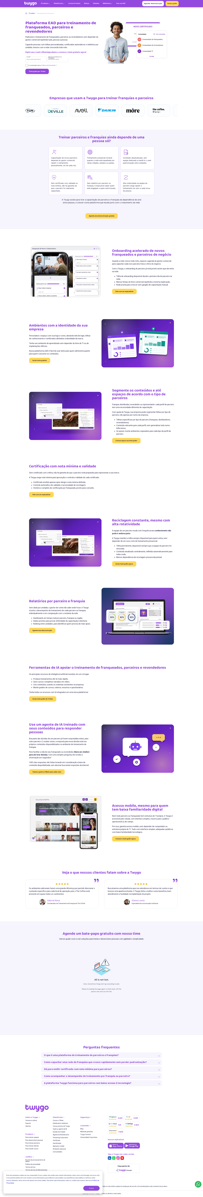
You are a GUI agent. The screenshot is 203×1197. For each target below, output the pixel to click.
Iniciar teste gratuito (39, 360)
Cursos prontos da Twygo (61, 1126)
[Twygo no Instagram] (118, 1158)
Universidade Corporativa (88, 1137)
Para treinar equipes (32, 1137)
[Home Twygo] (27, 13)
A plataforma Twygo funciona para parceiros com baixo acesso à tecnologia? (87, 1083)
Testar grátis (172, 3)
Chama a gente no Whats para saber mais (46, 772)
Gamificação (57, 1143)
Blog (81, 1129)
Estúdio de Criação (59, 1132)
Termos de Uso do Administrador (36, 1170)
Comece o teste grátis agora (125, 839)
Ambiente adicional (59, 1149)
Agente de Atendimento (61, 1135)
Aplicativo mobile (58, 1146)
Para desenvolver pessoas (34, 1140)
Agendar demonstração (153, 3)
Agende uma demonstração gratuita (101, 216)
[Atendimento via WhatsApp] (198, 1184)
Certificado (56, 1140)
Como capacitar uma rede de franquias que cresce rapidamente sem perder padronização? (95, 1062)
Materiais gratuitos (86, 1131)
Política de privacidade (32, 1164)
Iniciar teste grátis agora (124, 564)
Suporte (28, 1123)
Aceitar (91, 1188)
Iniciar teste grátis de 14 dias (42, 699)
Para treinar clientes (32, 1146)
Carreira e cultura (31, 1120)
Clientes (28, 1126)
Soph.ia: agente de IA (60, 1129)
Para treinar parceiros (32, 1143)
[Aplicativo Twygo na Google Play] (132, 1149)
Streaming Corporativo (60, 1137)
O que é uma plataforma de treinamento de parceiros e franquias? (81, 1055)
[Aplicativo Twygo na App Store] (116, 1149)
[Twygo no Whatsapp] (114, 1158)
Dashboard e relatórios (60, 1123)
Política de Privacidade (48, 65)
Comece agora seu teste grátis (126, 440)
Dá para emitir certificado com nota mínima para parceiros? (78, 1069)
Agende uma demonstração (42, 630)
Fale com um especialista (124, 291)
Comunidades (57, 1152)
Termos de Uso (30, 1167)
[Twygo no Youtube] (123, 1158)
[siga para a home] (30, 3)
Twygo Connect (85, 1134)
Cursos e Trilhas (58, 1120)
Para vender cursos (31, 1149)
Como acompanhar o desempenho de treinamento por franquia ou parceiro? (87, 1076)
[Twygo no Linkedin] (110, 1158)
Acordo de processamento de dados (35, 1160)
